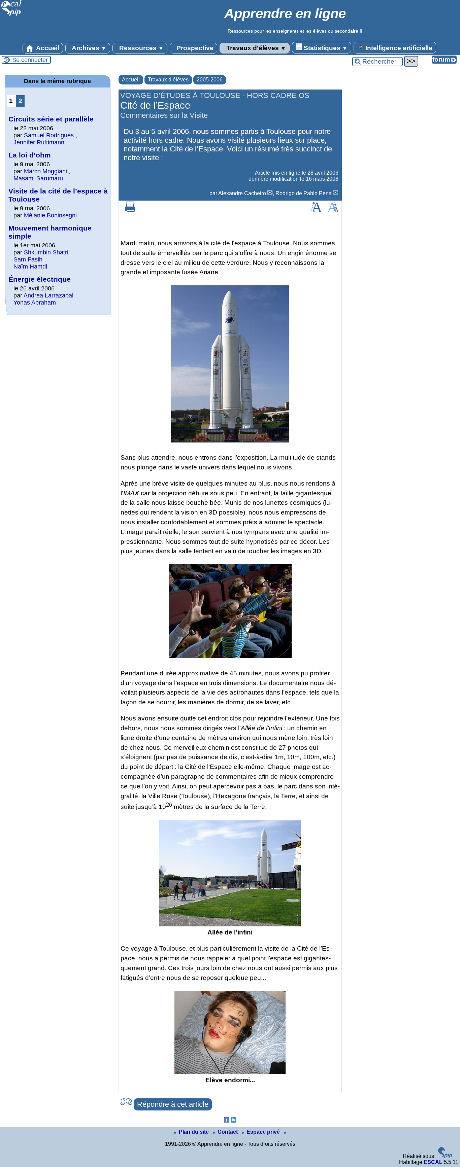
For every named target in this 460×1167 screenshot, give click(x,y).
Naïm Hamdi (30, 266)
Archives (88, 47)
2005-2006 (210, 79)
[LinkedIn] (233, 1121)
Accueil (47, 47)
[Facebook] (226, 1121)
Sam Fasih (27, 259)
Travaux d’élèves (255, 47)
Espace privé (264, 1132)
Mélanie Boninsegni (50, 215)
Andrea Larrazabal (48, 295)
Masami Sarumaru (38, 178)
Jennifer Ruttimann (38, 142)
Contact (228, 1132)
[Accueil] (11, 15)
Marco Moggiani (45, 171)
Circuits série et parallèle (51, 119)
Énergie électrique (39, 279)
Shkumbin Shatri (47, 252)
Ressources (141, 47)
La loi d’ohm (29, 155)
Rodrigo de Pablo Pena (303, 193)
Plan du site (194, 1132)
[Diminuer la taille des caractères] (332, 210)
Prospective (194, 47)
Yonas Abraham (34, 302)
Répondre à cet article (172, 1104)
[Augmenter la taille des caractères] (316, 210)
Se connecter (30, 60)
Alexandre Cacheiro (242, 193)
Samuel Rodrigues (49, 135)
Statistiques (325, 47)
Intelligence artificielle (398, 47)
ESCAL (433, 1162)
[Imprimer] (130, 210)
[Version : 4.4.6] (445, 1156)
